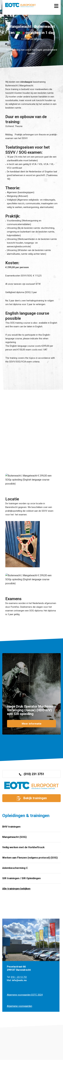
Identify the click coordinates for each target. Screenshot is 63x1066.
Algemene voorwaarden (19, 1006)
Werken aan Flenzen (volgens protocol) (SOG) (30, 857)
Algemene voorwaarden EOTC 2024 (25, 994)
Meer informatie (31, 723)
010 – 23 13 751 (19, 977)
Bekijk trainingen (35, 798)
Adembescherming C (15, 867)
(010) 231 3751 (34, 774)
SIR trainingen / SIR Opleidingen (21, 878)
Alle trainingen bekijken (16, 888)
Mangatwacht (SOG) (14, 836)
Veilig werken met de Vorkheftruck (23, 847)
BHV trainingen (11, 826)
